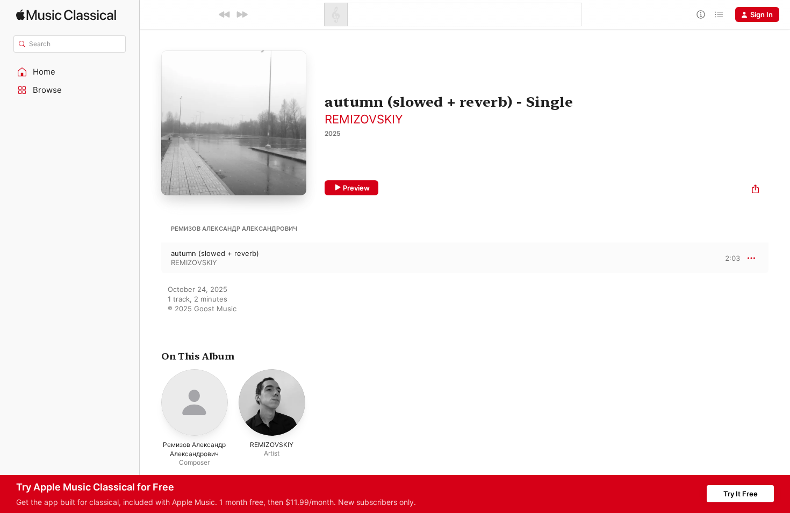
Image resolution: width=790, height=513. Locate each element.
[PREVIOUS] (224, 14)
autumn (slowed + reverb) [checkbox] (215, 253)
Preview (356, 188)
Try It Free (740, 493)
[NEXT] (241, 14)
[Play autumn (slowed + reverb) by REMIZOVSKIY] (150, 258)
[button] (70, 72)
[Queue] (719, 14)
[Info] (700, 14)
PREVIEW (728, 257)
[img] (66, 15)
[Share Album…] (755, 190)
